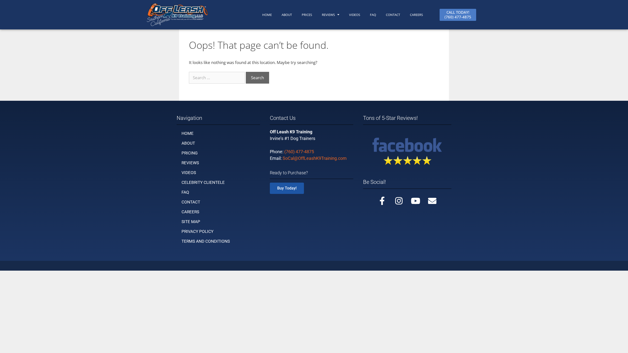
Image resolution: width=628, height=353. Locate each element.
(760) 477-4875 (299, 151)
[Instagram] (399, 200)
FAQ (373, 15)
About (188, 143)
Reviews (328, 15)
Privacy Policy (197, 231)
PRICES (307, 15)
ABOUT (287, 15)
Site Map (191, 221)
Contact (191, 202)
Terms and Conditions (206, 241)
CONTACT (393, 15)
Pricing (190, 153)
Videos (354, 15)
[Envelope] (432, 200)
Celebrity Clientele (203, 182)
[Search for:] (217, 77)
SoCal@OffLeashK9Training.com (315, 158)
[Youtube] (415, 200)
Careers (416, 15)
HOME (267, 15)
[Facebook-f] (382, 200)
